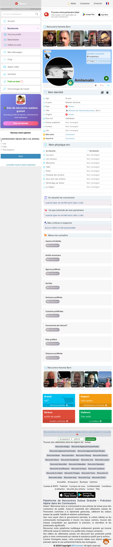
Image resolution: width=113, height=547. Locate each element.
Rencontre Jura (87, 460)
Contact (90, 489)
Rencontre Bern (68, 455)
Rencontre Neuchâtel (58, 464)
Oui (4, 143)
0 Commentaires (103, 61)
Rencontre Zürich (99, 477)
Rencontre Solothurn (96, 469)
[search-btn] (37, 14)
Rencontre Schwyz (79, 469)
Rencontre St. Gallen (54, 473)
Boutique (84, 482)
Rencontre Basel (53, 455)
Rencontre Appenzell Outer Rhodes (91, 451)
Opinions (93, 482)
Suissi (22, 3)
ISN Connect (77, 545)
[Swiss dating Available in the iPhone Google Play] (86, 493)
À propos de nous (77, 486)
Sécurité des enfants (76, 489)
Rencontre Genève (100, 455)
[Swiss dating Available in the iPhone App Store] (68, 493)
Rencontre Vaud (70, 477)
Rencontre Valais (55, 477)
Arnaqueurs (73, 482)
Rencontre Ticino (88, 473)
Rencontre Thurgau (72, 473)
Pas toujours (8, 149)
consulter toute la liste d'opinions (20, 165)
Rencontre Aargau (62, 446)
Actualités (61, 482)
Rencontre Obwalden (96, 464)
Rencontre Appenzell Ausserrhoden (85, 446)
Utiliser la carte (14, 45)
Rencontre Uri (102, 473)
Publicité (64, 486)
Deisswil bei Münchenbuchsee (81, 110)
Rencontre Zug (84, 477)
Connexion (85, 3)
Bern (98, 110)
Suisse (71, 106)
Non (5, 146)
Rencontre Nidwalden (77, 464)
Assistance (106, 541)
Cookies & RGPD (50, 486)
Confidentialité (93, 486)
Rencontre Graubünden (70, 460)
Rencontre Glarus (52, 460)
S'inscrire (98, 3)
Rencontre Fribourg (83, 455)
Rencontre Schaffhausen (59, 469)
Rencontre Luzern (102, 460)
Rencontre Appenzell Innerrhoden (63, 451)
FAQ (98, 489)
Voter (20, 156)
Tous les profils (14, 34)
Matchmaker (13, 39)
